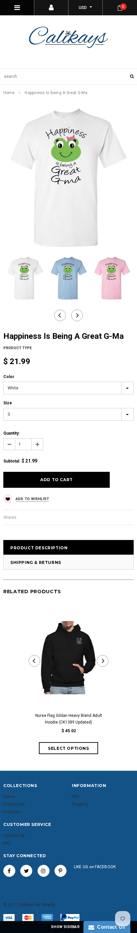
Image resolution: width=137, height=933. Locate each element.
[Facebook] (9, 871)
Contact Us (109, 927)
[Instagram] (44, 871)
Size (7, 403)
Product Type (17, 348)
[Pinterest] (61, 871)
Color (8, 376)
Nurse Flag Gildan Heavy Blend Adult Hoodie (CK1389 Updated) (68, 719)
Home (9, 92)
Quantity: (11, 433)
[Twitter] (26, 871)
